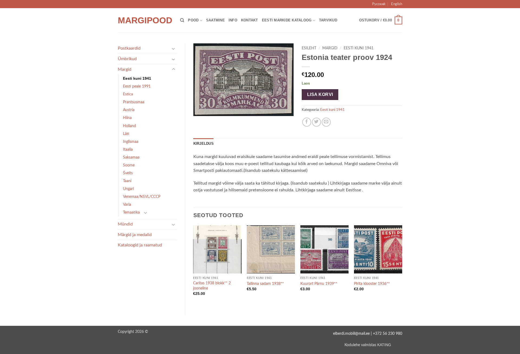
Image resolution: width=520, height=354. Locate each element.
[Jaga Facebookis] (306, 122)
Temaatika (131, 212)
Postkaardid (129, 48)
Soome (129, 165)
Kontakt (249, 20)
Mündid (125, 224)
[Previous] (194, 265)
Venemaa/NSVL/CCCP (141, 197)
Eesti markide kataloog (287, 20)
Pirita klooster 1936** (372, 284)
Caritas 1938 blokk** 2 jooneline (212, 285)
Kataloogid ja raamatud (140, 245)
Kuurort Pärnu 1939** (318, 284)
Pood (193, 20)
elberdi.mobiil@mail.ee (351, 334)
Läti (126, 134)
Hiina (127, 118)
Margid (124, 69)
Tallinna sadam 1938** (265, 284)
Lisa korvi (320, 94)
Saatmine (215, 20)
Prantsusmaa (133, 102)
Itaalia (128, 149)
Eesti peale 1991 (137, 86)
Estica (128, 94)
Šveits (128, 173)
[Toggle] (173, 48)
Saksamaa (131, 157)
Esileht (309, 48)
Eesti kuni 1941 (137, 78)
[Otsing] (182, 20)
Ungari (128, 189)
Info (233, 20)
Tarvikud (328, 20)
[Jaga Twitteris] (316, 122)
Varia (127, 204)
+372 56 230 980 (387, 334)
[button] (380, 20)
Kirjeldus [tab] (203, 143)
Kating (384, 345)
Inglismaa (130, 142)
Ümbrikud (127, 59)
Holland (129, 126)
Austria (129, 110)
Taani (127, 181)
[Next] (402, 265)
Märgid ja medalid (135, 235)
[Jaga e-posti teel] (326, 122)
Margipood (145, 20)
